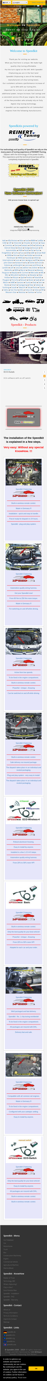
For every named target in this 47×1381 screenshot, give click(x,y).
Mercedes (35, 272)
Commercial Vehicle (10, 1262)
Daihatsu (39, 245)
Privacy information (10, 1313)
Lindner (34, 267)
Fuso (22, 253)
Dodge (27, 248)
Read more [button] (22, 1378)
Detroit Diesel (10, 248)
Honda (37, 255)
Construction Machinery (12, 1255)
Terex (35, 287)
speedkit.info (10, 1335)
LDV (11, 267)
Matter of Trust (9, 1278)
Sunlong (6, 287)
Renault (23, 280)
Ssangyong (22, 285)
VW (42, 290)
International (8, 260)
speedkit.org (10, 1338)
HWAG (20, 258)
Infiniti (36, 258)
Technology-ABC (9, 1281)
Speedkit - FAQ (8, 1296)
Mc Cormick (24, 272)
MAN (16, 270)
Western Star (11, 292)
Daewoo (24, 245)
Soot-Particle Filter (10, 1290)
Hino (15, 255)
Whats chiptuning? (10, 1284)
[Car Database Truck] (18, 301)
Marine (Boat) (8, 1268)
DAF (31, 245)
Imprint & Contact (10, 1319)
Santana (20, 282)
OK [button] (36, 1368)
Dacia (17, 245)
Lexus (17, 267)
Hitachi (22, 255)
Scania (28, 282)
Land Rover (36, 265)
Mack (41, 267)
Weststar (22, 292)
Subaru (38, 285)
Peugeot (6, 280)
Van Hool (14, 290)
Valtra (5, 290)
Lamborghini (17, 265)
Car (4, 1243)
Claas (42, 243)
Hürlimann (11, 258)
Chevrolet (18, 243)
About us (6, 1309)
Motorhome (7, 1246)
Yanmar (31, 292)
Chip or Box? (8, 1287)
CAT (10, 243)
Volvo (36, 290)
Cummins (9, 245)
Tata (29, 287)
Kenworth (19, 262)
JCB (36, 260)
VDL (21, 290)
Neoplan (33, 275)
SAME (12, 282)
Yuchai (39, 292)
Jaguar (30, 260)
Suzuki (14, 287)
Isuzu (17, 260)
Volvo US (28, 290)
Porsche (14, 280)
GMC (33, 253)
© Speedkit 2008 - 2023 (15, 1350)
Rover (31, 280)
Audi (27, 240)
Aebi (4, 240)
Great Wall (41, 253)
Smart (13, 285)
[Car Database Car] (30, 301)
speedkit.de (11, 1332)
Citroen (35, 243)
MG (42, 272)
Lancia (27, 265)
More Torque (19, 229)
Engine (5, 1259)
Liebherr (25, 267)
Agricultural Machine (10, 1265)
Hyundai (28, 258)
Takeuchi (22, 287)
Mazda (14, 272)
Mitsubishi (14, 275)
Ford (38, 250)
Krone (39, 262)
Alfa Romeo (12, 240)
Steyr (31, 285)
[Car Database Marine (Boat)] (6, 301)
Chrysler (27, 243)
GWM (9, 255)
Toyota (42, 287)
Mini (7, 275)
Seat (34, 282)
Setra (40, 282)
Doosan (35, 248)
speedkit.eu (11, 1341)
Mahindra (8, 270)
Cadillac (40, 240)
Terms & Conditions (10, 1316)
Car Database (8, 1240)
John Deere (8, 262)
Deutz (20, 248)
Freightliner (6, 253)
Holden (30, 255)
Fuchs (15, 253)
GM (27, 253)
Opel (22, 277)
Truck (5, 1249)
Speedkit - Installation (11, 1293)
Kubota (7, 265)
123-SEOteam (36, 1352)
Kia (26, 262)
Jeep (41, 260)
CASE (5, 243)
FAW (20, 250)
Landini (5, 267)
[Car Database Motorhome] (40, 301)
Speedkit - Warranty (10, 1300)
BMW (33, 240)
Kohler (32, 262)
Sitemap (6, 1322)
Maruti (23, 270)
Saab (37, 280)
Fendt (26, 250)
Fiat (32, 250)
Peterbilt (37, 277)
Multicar (24, 275)
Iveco (24, 260)
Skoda (6, 285)
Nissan (15, 277)
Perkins (29, 277)
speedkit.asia (11, 1344)
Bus (4, 1252)
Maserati (31, 270)
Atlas (21, 240)
